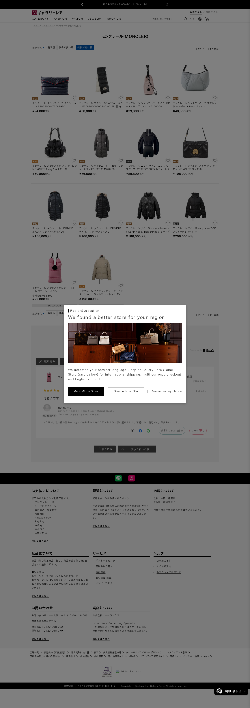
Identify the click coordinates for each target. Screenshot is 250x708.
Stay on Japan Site (126, 391)
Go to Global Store (86, 391)
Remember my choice (167, 391)
